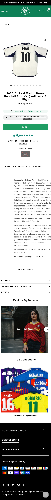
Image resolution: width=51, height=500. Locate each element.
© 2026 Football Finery (12, 492)
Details (7, 166)
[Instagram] (8, 484)
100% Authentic (36, 166)
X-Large (25, 154)
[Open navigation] (2, 11)
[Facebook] (3, 484)
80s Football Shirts (25, 329)
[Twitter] (13, 484)
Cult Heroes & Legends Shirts (25, 415)
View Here (38, 256)
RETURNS (5, 292)
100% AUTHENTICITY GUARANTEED (16, 286)
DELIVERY (5, 281)
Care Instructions (19, 166)
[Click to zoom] (45, 40)
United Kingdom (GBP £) (14, 462)
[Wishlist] (38, 11)
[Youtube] (18, 484)
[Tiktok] (23, 484)
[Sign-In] (43, 11)
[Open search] (7, 10)
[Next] (47, 329)
